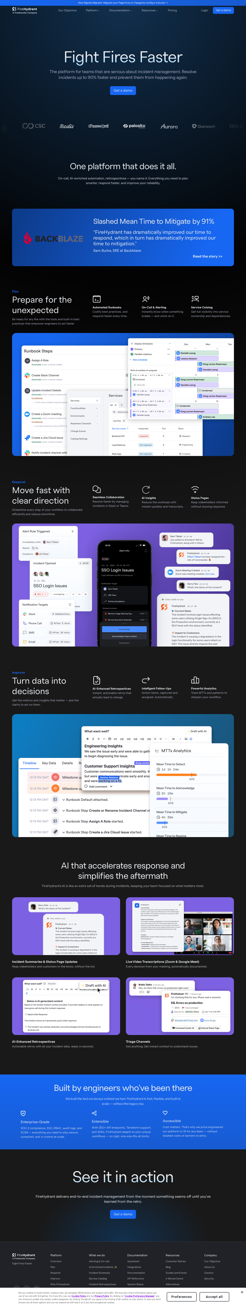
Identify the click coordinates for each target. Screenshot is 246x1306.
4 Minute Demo (174, 1278)
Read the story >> (207, 256)
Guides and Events (176, 1273)
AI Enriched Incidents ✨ (103, 1267)
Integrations (134, 1267)
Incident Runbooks (99, 1273)
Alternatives (173, 1284)
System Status (135, 1284)
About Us (209, 1267)
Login (204, 10)
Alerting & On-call (99, 1261)
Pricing (172, 10)
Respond (55, 1273)
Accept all (214, 1297)
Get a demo (223, 10)
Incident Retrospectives (102, 1284)
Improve (55, 1278)
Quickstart (133, 1261)
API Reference (135, 1278)
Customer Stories (176, 1261)
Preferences (181, 1297)
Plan (52, 1267)
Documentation (136, 1273)
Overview (55, 1261)
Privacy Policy (102, 1296)
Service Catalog (98, 1278)
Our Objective (67, 10)
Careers (209, 1273)
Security (209, 1278)
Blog (168, 1267)
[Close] (242, 1292)
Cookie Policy (78, 1296)
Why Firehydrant (60, 1284)
